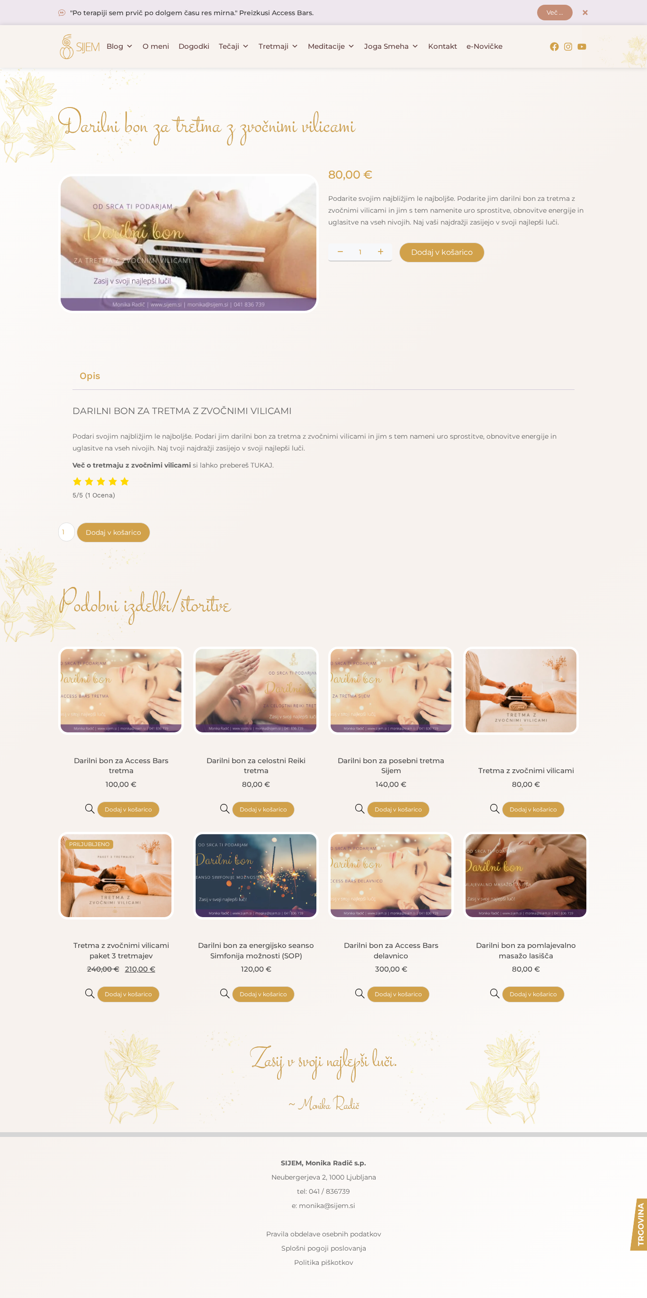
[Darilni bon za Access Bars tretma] (90, 809)
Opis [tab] (90, 375)
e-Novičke (485, 46)
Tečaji (229, 46)
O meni (156, 46)
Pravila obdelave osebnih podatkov (323, 1234)
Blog (115, 46)
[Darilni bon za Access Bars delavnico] (360, 993)
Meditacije (326, 46)
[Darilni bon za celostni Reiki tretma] (225, 809)
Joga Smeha (386, 46)
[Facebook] (554, 47)
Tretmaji (273, 46)
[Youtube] (582, 47)
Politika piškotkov (323, 1262)
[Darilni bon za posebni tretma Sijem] (360, 809)
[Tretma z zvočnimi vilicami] (495, 809)
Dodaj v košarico (442, 252)
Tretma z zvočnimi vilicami (526, 770)
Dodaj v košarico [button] (128, 809)
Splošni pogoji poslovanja (323, 1248)
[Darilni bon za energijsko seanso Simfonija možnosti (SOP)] (225, 993)
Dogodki (194, 46)
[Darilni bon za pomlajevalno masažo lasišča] (495, 993)
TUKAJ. (262, 465)
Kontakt (442, 46)
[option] (188, 243)
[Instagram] (568, 47)
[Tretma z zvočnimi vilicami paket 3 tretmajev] (90, 993)
